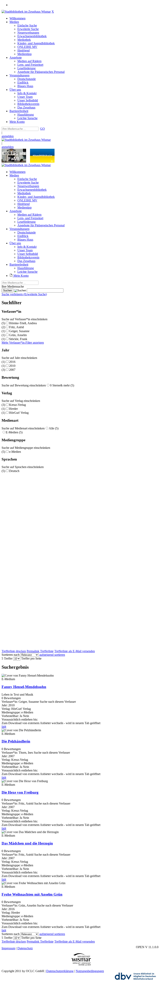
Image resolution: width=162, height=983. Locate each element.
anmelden (8, 136)
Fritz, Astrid (16, 327)
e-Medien (15, 451)
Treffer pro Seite (31, 658)
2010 (12, 365)
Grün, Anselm (18, 335)
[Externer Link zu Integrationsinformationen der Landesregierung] (42, 161)
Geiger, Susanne (19, 331)
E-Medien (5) (14, 432)
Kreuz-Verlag (17, 404)
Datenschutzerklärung (59, 971)
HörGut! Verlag (19, 412)
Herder (13, 408)
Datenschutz (25, 948)
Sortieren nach (11, 654)
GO (42, 128)
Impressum (8, 948)
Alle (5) (53, 428)
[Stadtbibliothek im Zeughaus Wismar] (26, 11)
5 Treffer (7, 658)
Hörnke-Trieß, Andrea (23, 323)
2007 (12, 369)
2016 (12, 361)
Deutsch (14, 471)
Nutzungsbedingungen (90, 971)
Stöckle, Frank (18, 339)
